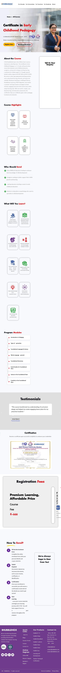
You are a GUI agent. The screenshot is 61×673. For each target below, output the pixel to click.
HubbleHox (6, 671)
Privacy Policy (55, 671)
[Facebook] (5, 654)
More (53, 4)
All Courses (16, 16)
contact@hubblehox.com (53, 649)
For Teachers (39, 4)
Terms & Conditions (46, 671)
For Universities (30, 4)
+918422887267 (51, 647)
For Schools (21, 4)
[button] (1, 412)
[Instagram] (9, 654)
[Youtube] (2, 654)
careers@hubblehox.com (53, 651)
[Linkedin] (12, 654)
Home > (10, 16)
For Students (47, 4)
